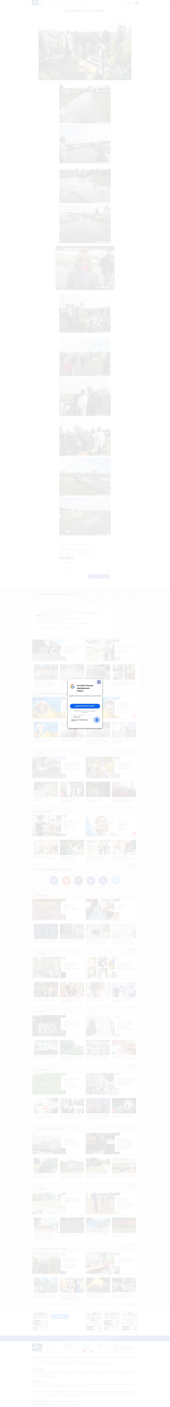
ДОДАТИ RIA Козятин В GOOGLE (85, 706)
